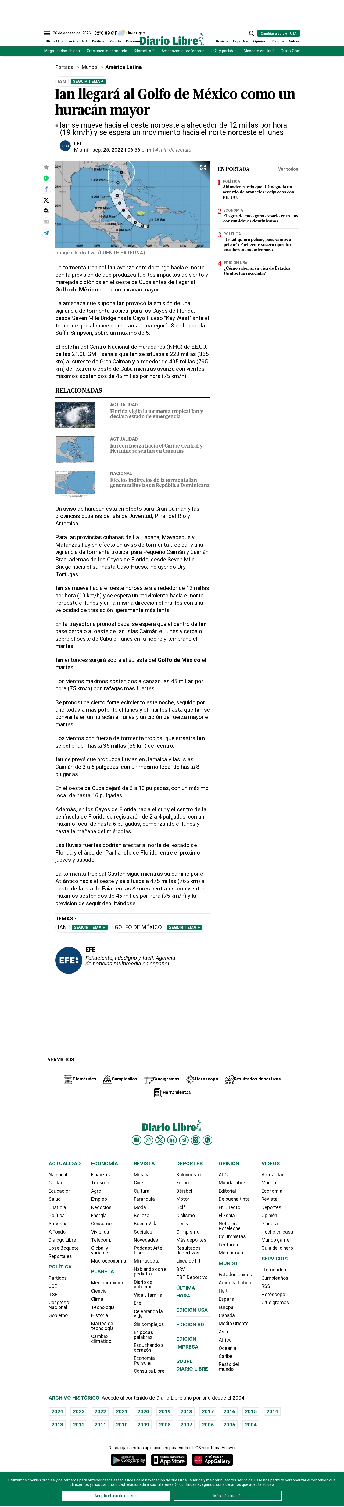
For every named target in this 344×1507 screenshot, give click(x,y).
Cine (138, 1182)
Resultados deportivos (188, 1250)
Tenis (182, 1223)
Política (98, 41)
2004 (251, 1425)
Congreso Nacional (59, 1305)
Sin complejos (149, 1324)
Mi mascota (147, 1261)
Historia (99, 1315)
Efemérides (273, 1269)
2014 (272, 1411)
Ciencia (99, 1291)
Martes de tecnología (102, 1326)
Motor (182, 1199)
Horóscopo (273, 1294)
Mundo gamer (276, 1240)
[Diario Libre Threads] (195, 1140)
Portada (64, 67)
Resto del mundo (229, 1367)
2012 (79, 1425)
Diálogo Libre (62, 1240)
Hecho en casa (277, 1232)
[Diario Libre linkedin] (172, 1140)
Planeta (277, 41)
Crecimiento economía (107, 51)
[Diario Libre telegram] (184, 1140)
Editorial (227, 1191)
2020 (143, 1411)
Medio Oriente (234, 1323)
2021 (122, 1411)
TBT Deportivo (191, 1277)
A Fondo (57, 1232)
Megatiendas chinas (62, 51)
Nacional (121, 473)
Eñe (137, 1303)
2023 (79, 1411)
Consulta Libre (149, 1371)
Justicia (57, 1207)
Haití (224, 1291)
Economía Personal (144, 1360)
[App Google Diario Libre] (129, 1460)
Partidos (58, 1278)
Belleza (141, 1215)
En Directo (229, 1207)
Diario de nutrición (143, 1284)
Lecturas (228, 1245)
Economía (134, 41)
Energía (99, 1215)
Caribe (225, 1356)
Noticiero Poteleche (230, 1226)
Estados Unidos (235, 1274)
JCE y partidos (224, 51)
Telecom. (101, 1240)
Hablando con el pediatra (151, 1272)
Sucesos (58, 1223)
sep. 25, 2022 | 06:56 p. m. (122, 150)
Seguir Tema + (88, 81)
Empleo (99, 1199)
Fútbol (183, 1182)
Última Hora (54, 41)
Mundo (115, 41)
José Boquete (64, 1248)
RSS (265, 1286)
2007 (186, 1425)
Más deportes (191, 1240)
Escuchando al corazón (149, 1348)
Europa (226, 1307)
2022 (100, 1411)
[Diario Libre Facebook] (136, 1140)
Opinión (259, 41)
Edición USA (235, 263)
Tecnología (103, 1307)
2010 (122, 1425)
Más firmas (231, 1253)
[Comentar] (46, 211)
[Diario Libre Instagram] (148, 1140)
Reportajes (60, 1256)
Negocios (101, 1207)
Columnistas (232, 1236)
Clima (97, 1299)
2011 (100, 1425)
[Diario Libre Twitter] (160, 1140)
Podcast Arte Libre (148, 1250)
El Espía (227, 1215)
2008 (165, 1425)
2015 (251, 1411)
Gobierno (58, 1315)
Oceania (227, 1348)
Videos (294, 41)
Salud (55, 1199)
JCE (53, 1286)
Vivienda (100, 1232)
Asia (223, 1332)
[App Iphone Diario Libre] (169, 1460)
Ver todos (288, 169)
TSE (53, 1294)
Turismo (100, 1182)
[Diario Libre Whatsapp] (207, 1140)
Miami (81, 150)
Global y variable (99, 1250)
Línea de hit (188, 1261)
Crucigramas (275, 1302)
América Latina (235, 1282)
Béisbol (184, 1191)
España (226, 1299)
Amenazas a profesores (183, 51)
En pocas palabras (143, 1335)
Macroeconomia (108, 1261)
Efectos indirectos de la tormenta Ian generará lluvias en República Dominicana (160, 483)
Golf (180, 1207)
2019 (165, 1411)
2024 (57, 1411)
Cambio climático (101, 1339)
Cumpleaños (274, 1278)
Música (142, 1174)
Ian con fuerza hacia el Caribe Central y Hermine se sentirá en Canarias (156, 449)
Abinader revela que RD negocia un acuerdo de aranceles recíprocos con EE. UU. (258, 192)
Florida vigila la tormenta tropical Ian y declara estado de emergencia (156, 414)
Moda (140, 1207)
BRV (180, 1269)
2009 (143, 1425)
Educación (60, 1191)
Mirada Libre (232, 1182)
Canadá (227, 1315)
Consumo (101, 1223)
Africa (225, 1340)
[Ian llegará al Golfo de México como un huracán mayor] (46, 178)
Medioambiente (108, 1282)
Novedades (146, 1240)
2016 (229, 1411)
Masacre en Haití (259, 51)
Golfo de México (138, 927)
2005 (229, 1425)
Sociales (143, 1232)
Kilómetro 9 (144, 51)
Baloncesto (188, 1174)
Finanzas (100, 1174)
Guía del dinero (277, 1248)
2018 (186, 1411)
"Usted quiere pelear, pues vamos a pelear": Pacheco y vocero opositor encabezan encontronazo (258, 245)
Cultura (141, 1191)
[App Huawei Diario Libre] (212, 1460)
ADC (223, 1174)
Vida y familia (148, 1295)
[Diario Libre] (172, 39)
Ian (62, 927)
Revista (222, 41)
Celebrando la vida (148, 1314)
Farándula (144, 1199)
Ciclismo (185, 1215)
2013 (57, 1425)
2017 (208, 1411)
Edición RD (190, 1324)
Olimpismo (187, 1232)
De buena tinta (234, 1199)
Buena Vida (146, 1223)
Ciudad (56, 1182)
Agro (96, 1191)
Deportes (240, 41)
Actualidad (78, 41)
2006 (208, 1425)
